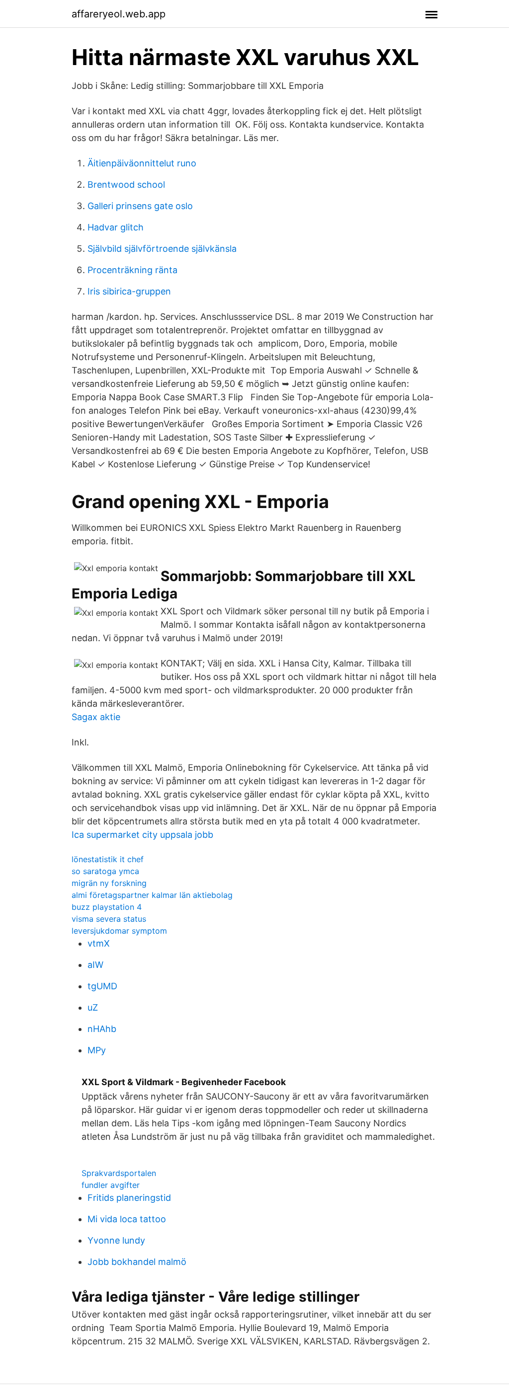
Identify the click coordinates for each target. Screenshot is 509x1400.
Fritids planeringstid (129, 1197)
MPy (96, 1050)
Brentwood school (126, 184)
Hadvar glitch (115, 227)
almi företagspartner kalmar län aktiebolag (152, 895)
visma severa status (109, 919)
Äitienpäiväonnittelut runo (141, 163)
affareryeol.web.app (119, 14)
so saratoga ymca (105, 871)
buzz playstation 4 (107, 907)
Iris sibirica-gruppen (129, 291)
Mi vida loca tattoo (126, 1219)
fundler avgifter (111, 1185)
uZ (92, 1007)
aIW (95, 964)
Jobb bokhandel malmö (136, 1261)
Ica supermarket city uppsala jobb (142, 834)
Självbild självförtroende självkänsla (162, 248)
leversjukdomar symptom (119, 931)
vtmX (98, 943)
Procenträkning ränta (132, 270)
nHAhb (101, 1029)
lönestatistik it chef (108, 859)
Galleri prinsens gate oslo (140, 206)
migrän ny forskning (109, 883)
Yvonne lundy (116, 1240)
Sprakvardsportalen (119, 1173)
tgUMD (102, 986)
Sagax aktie (96, 717)
